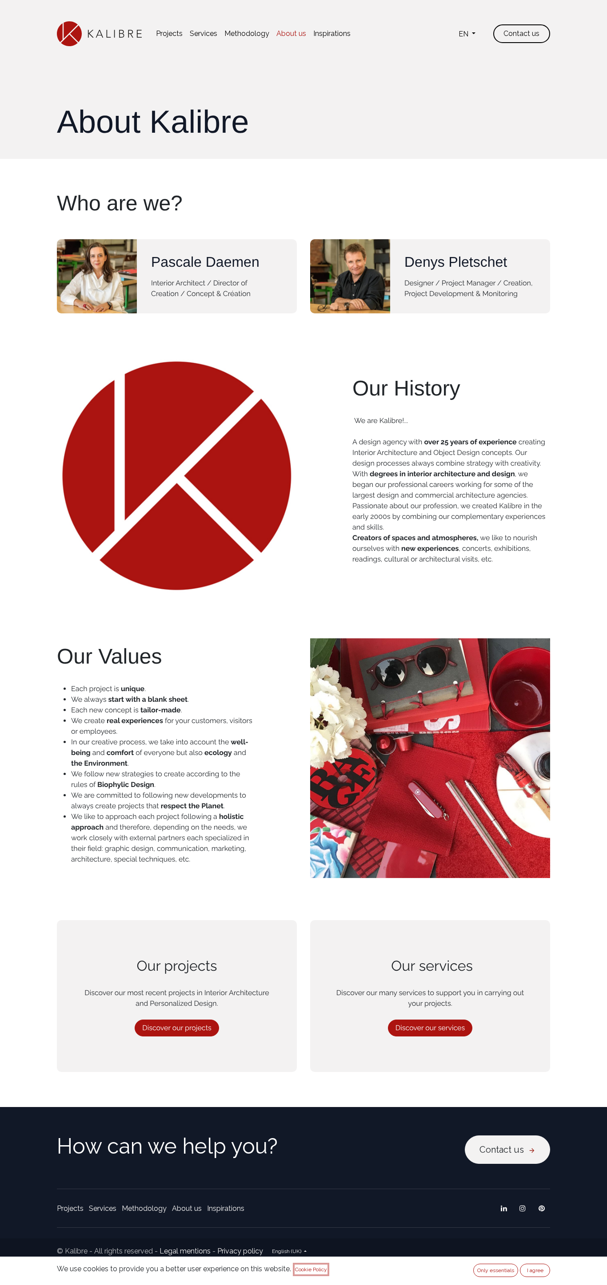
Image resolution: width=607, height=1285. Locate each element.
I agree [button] (535, 1270)
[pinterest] (542, 1208)
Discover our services (430, 1028)
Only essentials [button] (495, 1270)
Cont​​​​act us (521, 33)
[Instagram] (522, 1208)
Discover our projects (177, 1028)
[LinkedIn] (504, 1208)
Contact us (503, 1149)
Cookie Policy (311, 1269)
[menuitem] (169, 34)
